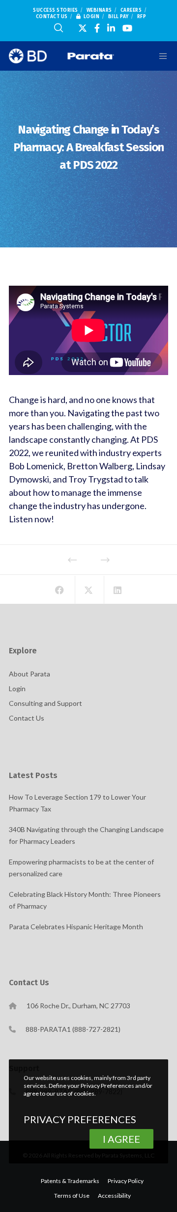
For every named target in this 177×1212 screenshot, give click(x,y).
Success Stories (55, 10)
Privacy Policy (126, 1181)
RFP (142, 17)
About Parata (29, 674)
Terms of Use (71, 1195)
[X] (82, 28)
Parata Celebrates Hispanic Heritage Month (76, 926)
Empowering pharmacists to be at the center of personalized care (81, 868)
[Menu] (158, 56)
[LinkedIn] (111, 28)
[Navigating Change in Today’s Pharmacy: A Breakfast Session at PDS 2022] (59, 590)
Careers (131, 10)
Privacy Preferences (80, 1119)
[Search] (58, 28)
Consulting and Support (45, 703)
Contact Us (52, 17)
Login (92, 17)
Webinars (99, 10)
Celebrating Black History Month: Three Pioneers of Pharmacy (85, 900)
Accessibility (114, 1195)
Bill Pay (118, 17)
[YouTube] (127, 28)
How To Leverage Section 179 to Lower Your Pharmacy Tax (77, 803)
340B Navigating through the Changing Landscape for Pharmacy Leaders (86, 835)
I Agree (121, 1139)
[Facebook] (97, 28)
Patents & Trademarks (70, 1181)
